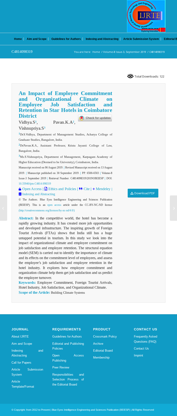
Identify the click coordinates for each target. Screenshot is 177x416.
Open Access (32, 189)
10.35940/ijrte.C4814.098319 (35, 183)
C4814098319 (22, 52)
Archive (98, 343)
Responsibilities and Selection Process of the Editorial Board (68, 379)
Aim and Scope (22, 343)
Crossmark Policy (105, 336)
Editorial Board (103, 350)
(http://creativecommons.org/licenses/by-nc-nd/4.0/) (47, 210)
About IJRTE (20, 336)
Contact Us (141, 348)
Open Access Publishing (68, 358)
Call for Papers (21, 362)
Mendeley (103, 189)
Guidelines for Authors (67, 336)
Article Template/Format (23, 384)
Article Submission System (27, 372)
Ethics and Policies (61, 189)
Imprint (138, 355)
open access (54, 205)
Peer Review (60, 367)
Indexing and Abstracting (38, 194)
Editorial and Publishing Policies (68, 346)
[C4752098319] (3, 208)
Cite (87, 189)
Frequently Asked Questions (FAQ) (145, 339)
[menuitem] (18, 39)
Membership (101, 357)
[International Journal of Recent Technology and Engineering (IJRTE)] (146, 16)
